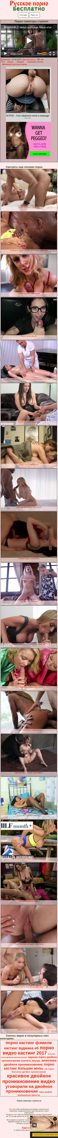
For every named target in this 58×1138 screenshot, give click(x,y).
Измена (20, 62)
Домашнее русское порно (14, 64)
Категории (23, 15)
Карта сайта (29, 1128)
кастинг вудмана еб (21, 1048)
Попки (10, 62)
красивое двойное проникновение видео (28, 1078)
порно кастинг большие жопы (29, 1066)
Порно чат (34, 15)
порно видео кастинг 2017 (28, 1050)
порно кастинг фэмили (29, 1043)
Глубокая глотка (35, 62)
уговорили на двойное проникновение (29, 1089)
